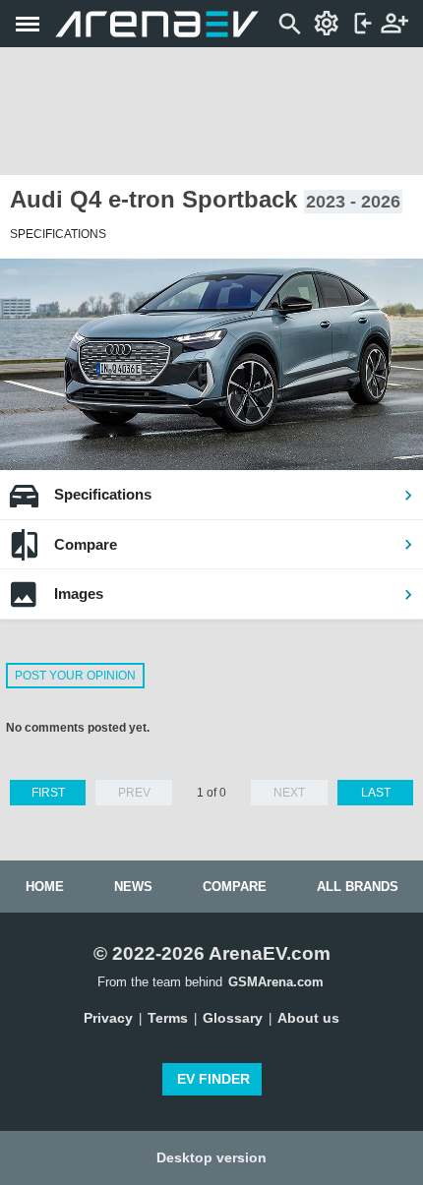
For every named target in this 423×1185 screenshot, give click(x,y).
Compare (85, 544)
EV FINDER (213, 1079)
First (48, 793)
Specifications (102, 494)
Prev (134, 793)
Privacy (108, 1018)
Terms (168, 1018)
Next (289, 793)
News (133, 886)
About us (308, 1018)
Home (45, 886)
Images (78, 593)
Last (376, 793)
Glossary (233, 1018)
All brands (357, 886)
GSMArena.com (276, 982)
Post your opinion (75, 675)
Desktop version (211, 1157)
